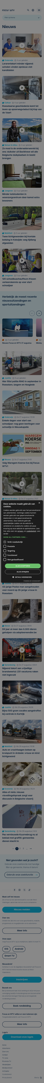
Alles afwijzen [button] (23, 572)
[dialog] (22, 541)
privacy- (21, 531)
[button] (22, 537)
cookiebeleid (31, 531)
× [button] (39, 503)
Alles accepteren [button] (23, 566)
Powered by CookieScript (32, 581)
